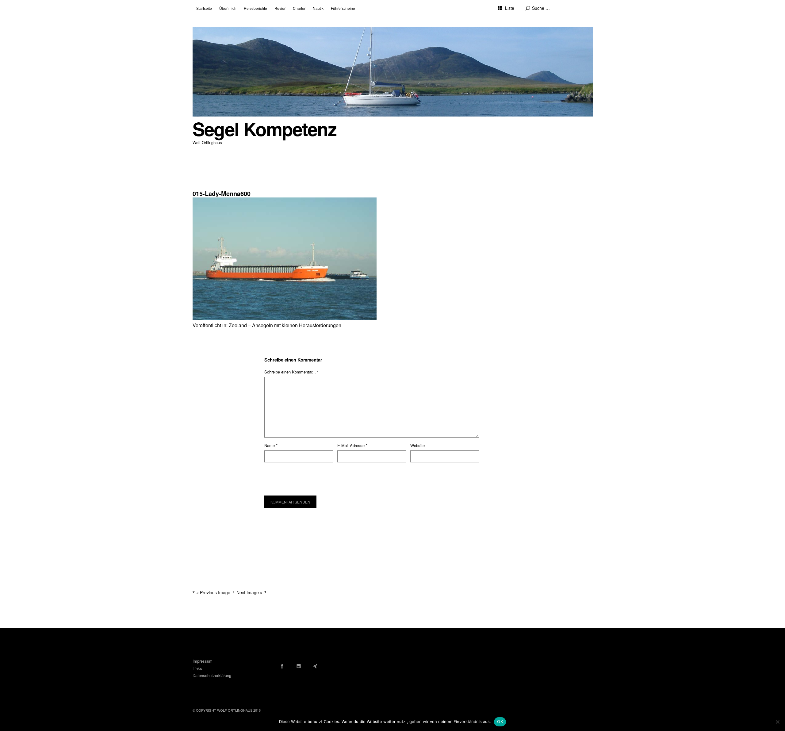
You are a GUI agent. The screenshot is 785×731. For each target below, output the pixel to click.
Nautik (318, 8)
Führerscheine (343, 8)
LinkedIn (298, 666)
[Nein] (777, 722)
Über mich (227, 8)
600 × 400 (201, 185)
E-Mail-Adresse (352, 445)
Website (417, 445)
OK (500, 721)
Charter (299, 8)
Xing (315, 666)
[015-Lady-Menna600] (285, 318)
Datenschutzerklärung (212, 675)
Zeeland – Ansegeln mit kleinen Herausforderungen (285, 325)
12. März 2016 (204, 180)
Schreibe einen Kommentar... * (291, 372)
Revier (279, 8)
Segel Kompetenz (264, 128)
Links (197, 668)
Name (271, 445)
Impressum (203, 661)
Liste (509, 8)
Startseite (204, 8)
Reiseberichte (255, 8)
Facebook (282, 666)
